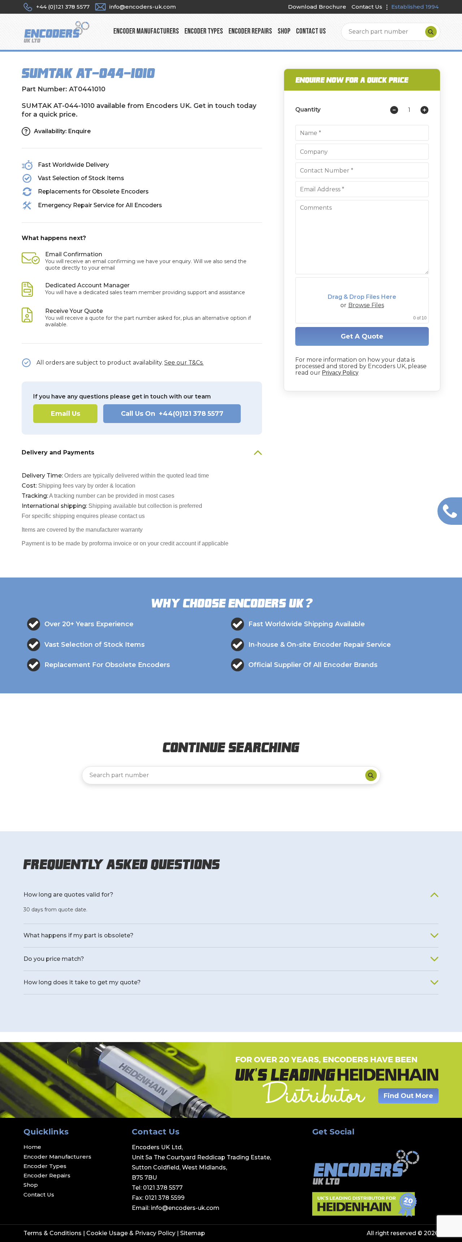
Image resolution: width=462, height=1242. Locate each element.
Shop (284, 31)
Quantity (308, 109)
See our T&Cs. (184, 362)
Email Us (65, 414)
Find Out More (408, 1096)
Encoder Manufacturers (146, 31)
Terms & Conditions (52, 1233)
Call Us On (172, 414)
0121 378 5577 (163, 1187)
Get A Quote (362, 336)
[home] (56, 31)
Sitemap (192, 1233)
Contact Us (367, 6)
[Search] (431, 32)
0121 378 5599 (164, 1197)
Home (32, 1146)
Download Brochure (317, 6)
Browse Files (366, 305)
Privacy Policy (340, 373)
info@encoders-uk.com (185, 1207)
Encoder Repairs (250, 31)
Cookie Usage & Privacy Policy (130, 1233)
